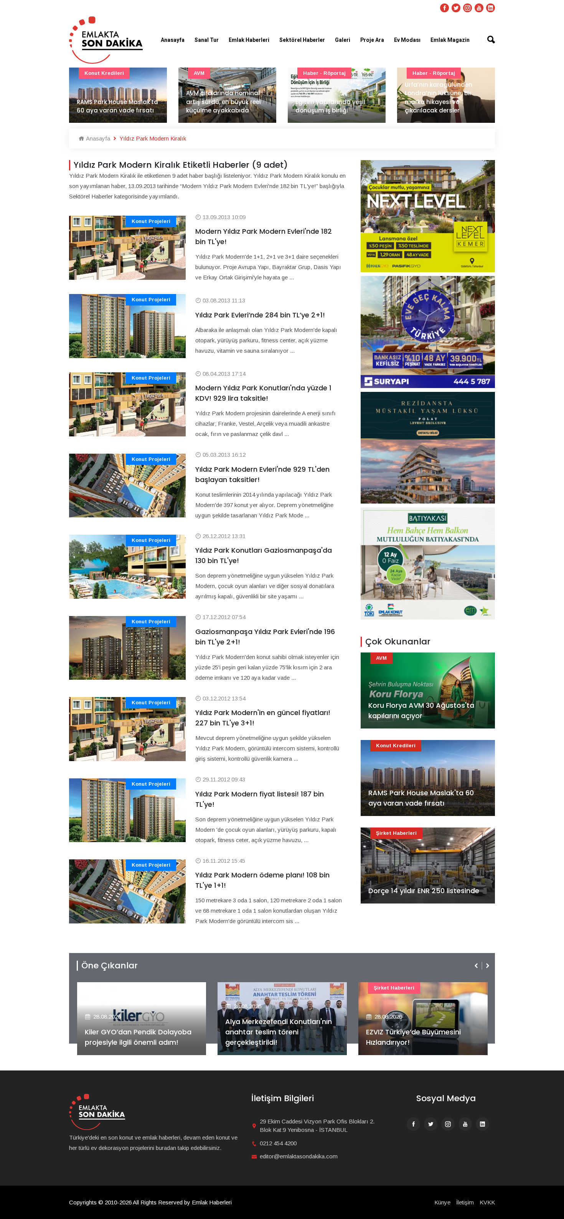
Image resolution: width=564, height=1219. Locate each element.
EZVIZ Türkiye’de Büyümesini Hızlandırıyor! (272, 1037)
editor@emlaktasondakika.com (299, 1156)
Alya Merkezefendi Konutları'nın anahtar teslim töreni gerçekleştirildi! (137, 1032)
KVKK (487, 1202)
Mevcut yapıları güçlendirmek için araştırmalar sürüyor (444, 101)
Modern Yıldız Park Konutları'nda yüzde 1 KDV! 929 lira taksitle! (263, 393)
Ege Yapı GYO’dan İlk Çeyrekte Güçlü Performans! (418, 1037)
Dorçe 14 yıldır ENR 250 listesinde (423, 890)
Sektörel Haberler (302, 40)
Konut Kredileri (396, 745)
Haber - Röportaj (223, 73)
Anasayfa (173, 40)
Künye (442, 1202)
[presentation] (477, 966)
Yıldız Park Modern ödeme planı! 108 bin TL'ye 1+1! (262, 880)
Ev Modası (407, 40)
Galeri (342, 40)
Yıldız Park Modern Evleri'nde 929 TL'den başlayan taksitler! (262, 474)
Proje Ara (372, 40)
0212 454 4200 (278, 1143)
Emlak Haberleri (249, 40)
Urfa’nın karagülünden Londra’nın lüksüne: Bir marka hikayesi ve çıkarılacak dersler (337, 98)
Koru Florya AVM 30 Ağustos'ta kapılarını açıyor (421, 710)
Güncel (430, 73)
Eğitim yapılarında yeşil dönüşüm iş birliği (229, 106)
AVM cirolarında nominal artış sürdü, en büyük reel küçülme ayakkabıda (122, 101)
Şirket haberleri (396, 833)
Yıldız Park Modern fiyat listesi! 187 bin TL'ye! (259, 799)
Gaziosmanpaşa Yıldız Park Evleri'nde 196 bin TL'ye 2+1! (265, 637)
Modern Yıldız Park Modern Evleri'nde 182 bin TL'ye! (263, 236)
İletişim (465, 1202)
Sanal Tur (207, 40)
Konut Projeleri (151, 221)
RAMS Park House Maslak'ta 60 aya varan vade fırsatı (421, 798)
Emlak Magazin (450, 40)
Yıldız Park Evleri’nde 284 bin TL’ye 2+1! (260, 315)
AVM (97, 73)
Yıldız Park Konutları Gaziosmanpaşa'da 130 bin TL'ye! (263, 555)
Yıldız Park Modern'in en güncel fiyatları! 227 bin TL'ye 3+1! (262, 718)
